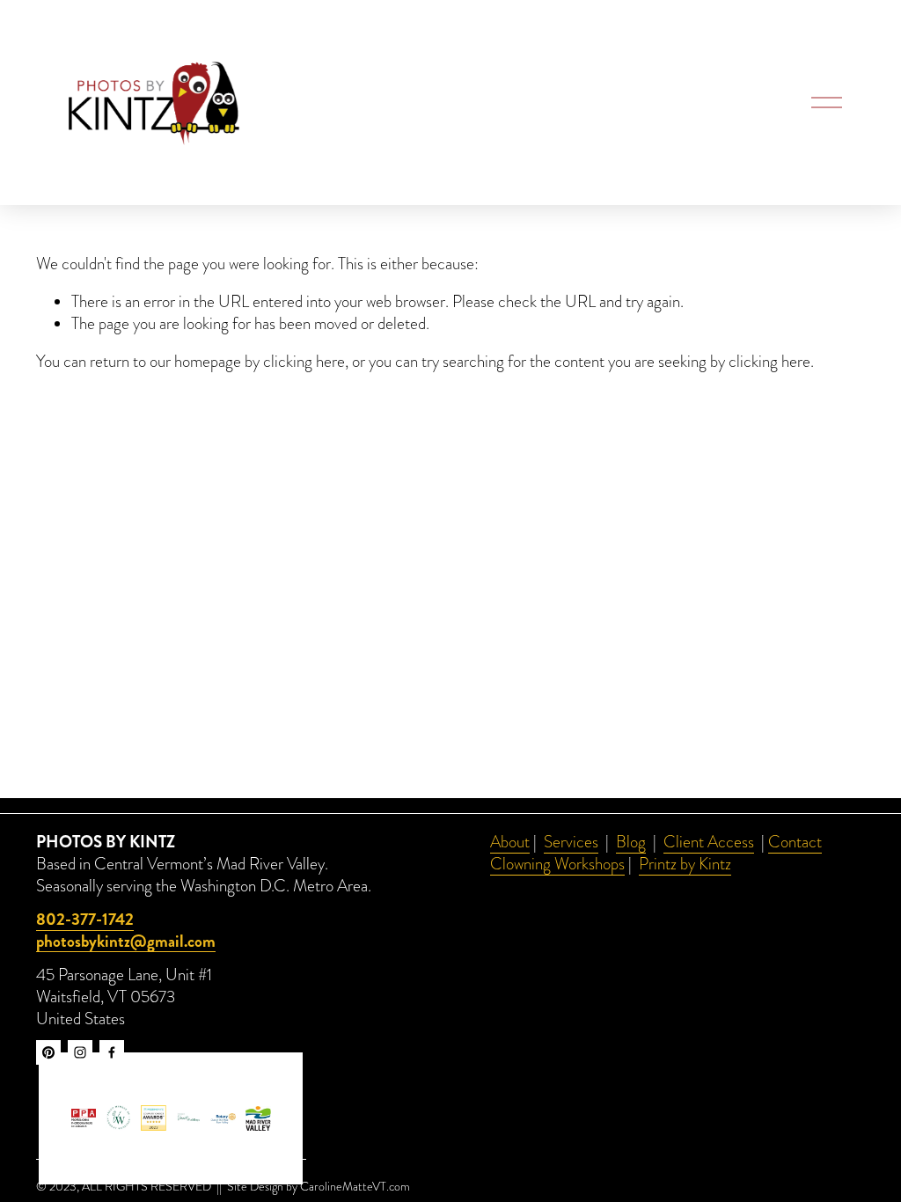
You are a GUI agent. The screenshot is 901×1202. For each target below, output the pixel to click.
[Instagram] (80, 1052)
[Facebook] (111, 1052)
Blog (631, 843)
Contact (795, 843)
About (510, 843)
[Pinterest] (48, 1052)
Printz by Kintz (685, 865)
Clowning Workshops (557, 865)
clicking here (304, 361)
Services (571, 843)
